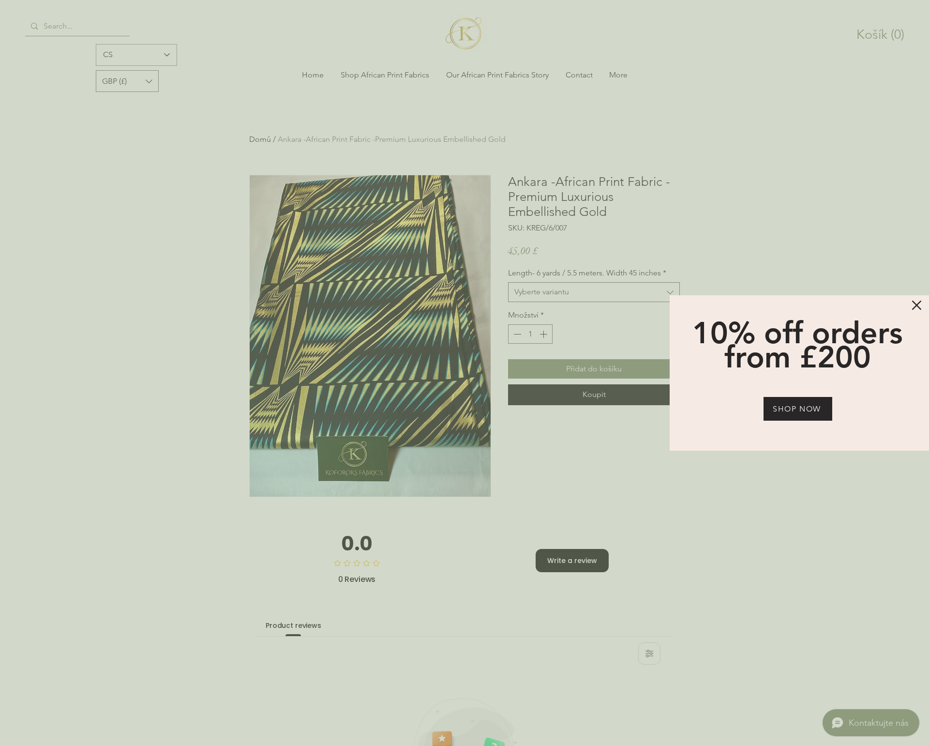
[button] (916, 305)
